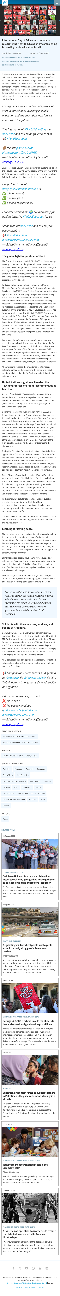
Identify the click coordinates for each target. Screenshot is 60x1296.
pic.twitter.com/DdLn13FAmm (20, 239)
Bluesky (40, 1268)
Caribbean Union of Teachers (14, 781)
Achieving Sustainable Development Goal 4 (19, 736)
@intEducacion (30, 710)
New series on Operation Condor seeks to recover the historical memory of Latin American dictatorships (30, 1221)
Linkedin (46, 1268)
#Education (31, 189)
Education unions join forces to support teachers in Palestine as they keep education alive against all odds (30, 1084)
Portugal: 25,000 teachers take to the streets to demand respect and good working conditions (30, 1012)
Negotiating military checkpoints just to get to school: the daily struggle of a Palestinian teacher (30, 938)
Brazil (43, 799)
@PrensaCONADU (34, 677)
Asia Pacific (26, 787)
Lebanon (6, 787)
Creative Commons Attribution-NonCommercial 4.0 (27, 1283)
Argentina (33, 799)
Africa (16, 787)
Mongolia (47, 781)
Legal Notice (21, 1287)
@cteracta (12, 677)
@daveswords (24, 148)
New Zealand (35, 781)
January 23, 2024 (12, 162)
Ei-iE (4, 3)
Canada (6, 805)
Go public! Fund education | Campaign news (20, 755)
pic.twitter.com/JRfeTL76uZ (18, 715)
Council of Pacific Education (14, 799)
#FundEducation (17, 138)
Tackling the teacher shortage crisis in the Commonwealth (30, 1154)
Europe (38, 787)
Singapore (41, 769)
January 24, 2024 (12, 249)
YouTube (26, 1268)
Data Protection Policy (35, 1287)
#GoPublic (8, 134)
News (5, 819)
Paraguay (18, 769)
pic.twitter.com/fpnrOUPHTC (19, 152)
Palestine (6, 769)
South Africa (8, 775)
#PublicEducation (33, 216)
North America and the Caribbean (31, 793)
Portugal (29, 769)
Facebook (13, 1268)
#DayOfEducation (34, 129)
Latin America (8, 793)
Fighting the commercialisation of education (20, 742)
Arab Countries (22, 775)
